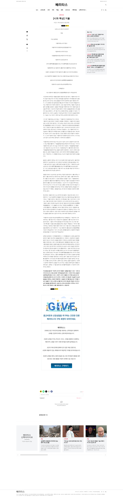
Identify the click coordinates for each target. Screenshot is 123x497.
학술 (57, 10)
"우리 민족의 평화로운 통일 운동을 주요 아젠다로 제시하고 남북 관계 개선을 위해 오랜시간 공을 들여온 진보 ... (96, 49)
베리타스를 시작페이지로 (21, 1)
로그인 (105, 1)
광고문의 (81, 491)
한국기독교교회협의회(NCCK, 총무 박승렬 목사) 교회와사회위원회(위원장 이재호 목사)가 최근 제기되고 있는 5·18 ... (96, 40)
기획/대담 (74, 10)
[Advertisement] (61, 473)
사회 (48, 10)
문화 (62, 10)
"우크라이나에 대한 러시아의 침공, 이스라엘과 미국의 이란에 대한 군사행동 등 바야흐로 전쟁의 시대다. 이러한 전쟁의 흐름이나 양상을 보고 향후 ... (50, 447)
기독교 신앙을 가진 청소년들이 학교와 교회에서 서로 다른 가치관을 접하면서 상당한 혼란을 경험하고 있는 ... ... (96, 61)
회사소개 (77, 491)
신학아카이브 (82, 10)
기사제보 (90, 491)
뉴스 (37, 10)
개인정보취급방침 (96, 491)
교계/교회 (42, 10)
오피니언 (67, 10)
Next (105, 454)
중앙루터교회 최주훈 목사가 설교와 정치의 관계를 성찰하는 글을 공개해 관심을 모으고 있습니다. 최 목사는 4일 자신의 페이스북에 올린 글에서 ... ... (72, 447)
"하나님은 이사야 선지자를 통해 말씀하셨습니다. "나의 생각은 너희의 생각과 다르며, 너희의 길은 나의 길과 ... (96, 71)
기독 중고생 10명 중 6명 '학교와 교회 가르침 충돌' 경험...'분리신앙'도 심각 (95, 56)
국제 (53, 10)
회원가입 (101, 1)
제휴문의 (86, 491)
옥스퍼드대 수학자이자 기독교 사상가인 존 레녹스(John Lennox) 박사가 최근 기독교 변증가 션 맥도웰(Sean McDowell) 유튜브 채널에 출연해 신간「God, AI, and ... (96, 447)
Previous (17, 454)
